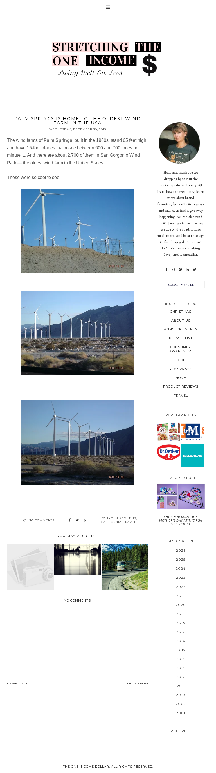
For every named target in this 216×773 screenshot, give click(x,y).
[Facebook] (167, 269)
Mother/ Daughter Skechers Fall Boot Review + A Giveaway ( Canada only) (192, 455)
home (181, 378)
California (111, 522)
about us (127, 518)
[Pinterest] (180, 269)
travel (129, 522)
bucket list (181, 338)
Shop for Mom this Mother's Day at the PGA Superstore (180, 520)
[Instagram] (173, 269)
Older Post (137, 683)
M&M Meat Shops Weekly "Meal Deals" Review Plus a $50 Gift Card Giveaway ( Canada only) (193, 431)
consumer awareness (180, 349)
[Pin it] (85, 520)
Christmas (180, 311)
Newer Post (18, 683)
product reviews (180, 386)
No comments (41, 520)
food (181, 360)
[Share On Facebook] (70, 520)
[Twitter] (194, 269)
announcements (180, 329)
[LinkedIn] (187, 269)
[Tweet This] (77, 520)
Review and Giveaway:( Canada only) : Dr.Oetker (168, 452)
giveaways (181, 369)
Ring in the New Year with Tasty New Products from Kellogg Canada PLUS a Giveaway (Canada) (168, 431)
